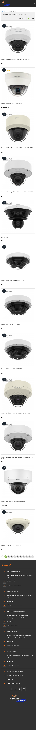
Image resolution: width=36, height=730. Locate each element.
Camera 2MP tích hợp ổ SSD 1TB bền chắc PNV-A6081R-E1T (17, 192)
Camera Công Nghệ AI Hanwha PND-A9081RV (13, 501)
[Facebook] (11, 689)
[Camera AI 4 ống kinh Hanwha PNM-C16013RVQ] (18, 261)
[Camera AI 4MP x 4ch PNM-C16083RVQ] (18, 349)
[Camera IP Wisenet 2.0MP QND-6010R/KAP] (18, 84)
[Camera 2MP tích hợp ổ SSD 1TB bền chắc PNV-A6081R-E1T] (18, 172)
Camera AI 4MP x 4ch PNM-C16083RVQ (11, 369)
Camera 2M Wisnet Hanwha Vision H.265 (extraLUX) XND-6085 (17, 148)
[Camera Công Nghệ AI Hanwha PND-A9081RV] (18, 482)
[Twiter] (15, 689)
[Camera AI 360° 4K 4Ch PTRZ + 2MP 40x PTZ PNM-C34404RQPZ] (18, 216)
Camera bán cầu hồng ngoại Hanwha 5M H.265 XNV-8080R (16, 413)
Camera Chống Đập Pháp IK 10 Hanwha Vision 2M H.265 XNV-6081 (17, 458)
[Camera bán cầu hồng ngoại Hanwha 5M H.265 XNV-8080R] (18, 393)
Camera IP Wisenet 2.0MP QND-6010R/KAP (12, 103)
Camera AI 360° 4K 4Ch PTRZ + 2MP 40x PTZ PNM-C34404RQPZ (14, 236)
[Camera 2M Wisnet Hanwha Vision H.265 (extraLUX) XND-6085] (18, 128)
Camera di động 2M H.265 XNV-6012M (11, 545)
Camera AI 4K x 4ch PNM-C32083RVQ (11, 324)
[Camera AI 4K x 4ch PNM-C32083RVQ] (18, 305)
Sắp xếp (21, 18)
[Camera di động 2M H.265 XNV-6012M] (18, 526)
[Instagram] (19, 689)
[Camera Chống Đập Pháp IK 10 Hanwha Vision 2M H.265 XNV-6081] (18, 437)
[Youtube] (24, 689)
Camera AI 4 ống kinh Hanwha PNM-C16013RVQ (13, 280)
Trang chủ (3, 11)
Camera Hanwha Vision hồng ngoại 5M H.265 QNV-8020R (15, 59)
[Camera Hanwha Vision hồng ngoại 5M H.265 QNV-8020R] (18, 40)
